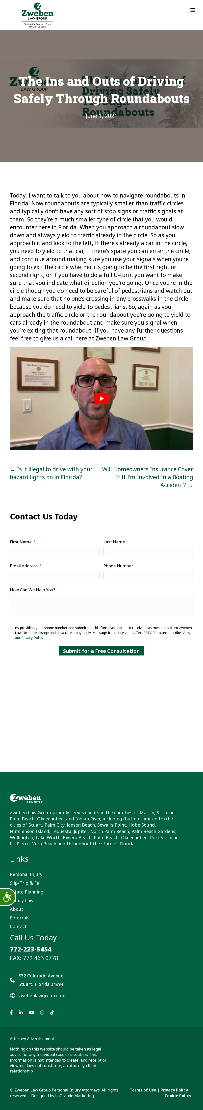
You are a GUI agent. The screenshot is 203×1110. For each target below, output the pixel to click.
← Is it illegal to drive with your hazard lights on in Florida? (51, 473)
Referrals (19, 918)
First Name (21, 542)
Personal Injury (26, 874)
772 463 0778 (40, 958)
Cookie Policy (178, 1095)
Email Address (24, 566)
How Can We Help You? (32, 590)
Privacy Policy (174, 1090)
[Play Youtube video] (101, 398)
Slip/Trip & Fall (26, 883)
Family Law (21, 900)
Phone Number (118, 566)
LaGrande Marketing (74, 1095)
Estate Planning (26, 891)
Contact (18, 926)
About (16, 909)
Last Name (114, 542)
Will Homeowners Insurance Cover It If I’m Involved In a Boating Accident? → (147, 477)
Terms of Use (143, 1090)
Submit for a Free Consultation (101, 651)
